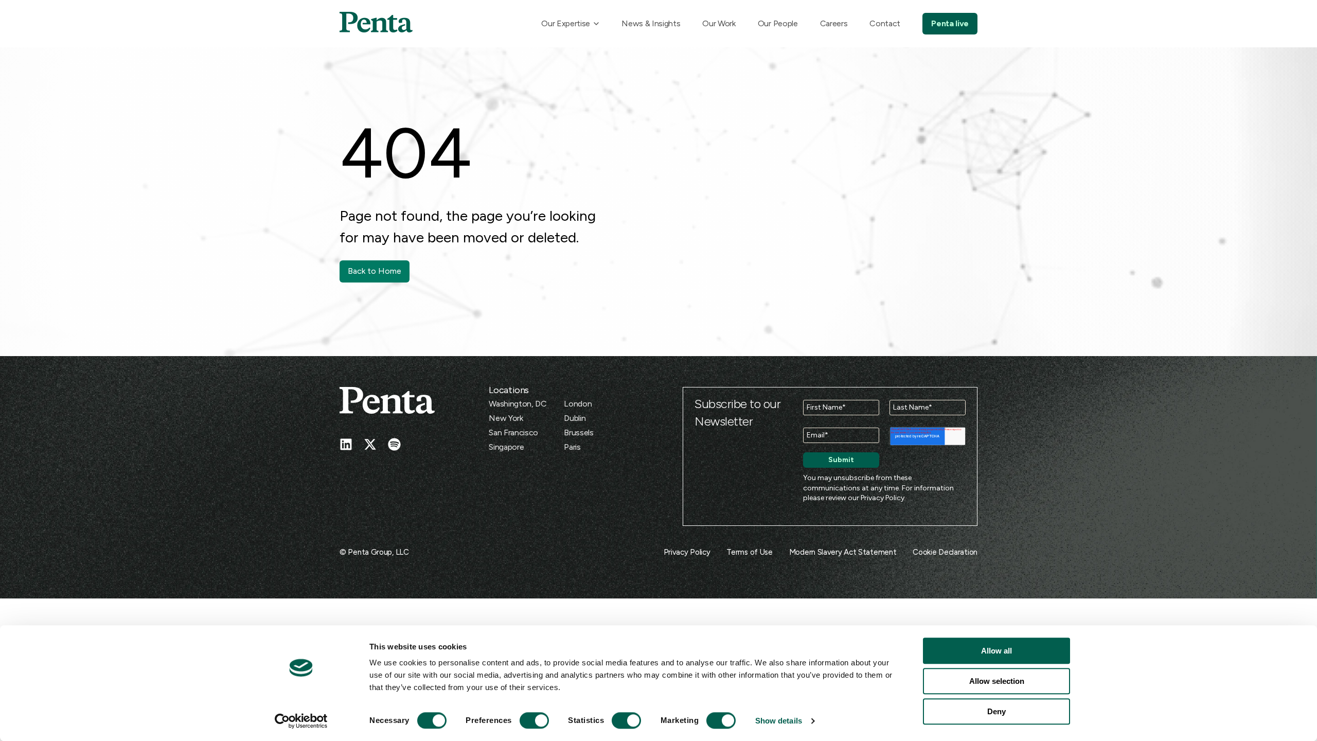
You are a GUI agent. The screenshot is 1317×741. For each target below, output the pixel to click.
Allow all (996, 650)
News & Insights (650, 23)
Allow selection (996, 681)
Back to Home (374, 271)
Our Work (718, 23)
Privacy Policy (882, 497)
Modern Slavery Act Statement (843, 552)
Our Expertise (565, 23)
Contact (884, 23)
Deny (996, 711)
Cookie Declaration (945, 552)
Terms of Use (749, 552)
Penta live (950, 23)
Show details (778, 720)
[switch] (525, 720)
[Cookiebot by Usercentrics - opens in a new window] (301, 721)
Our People (778, 23)
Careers (834, 23)
